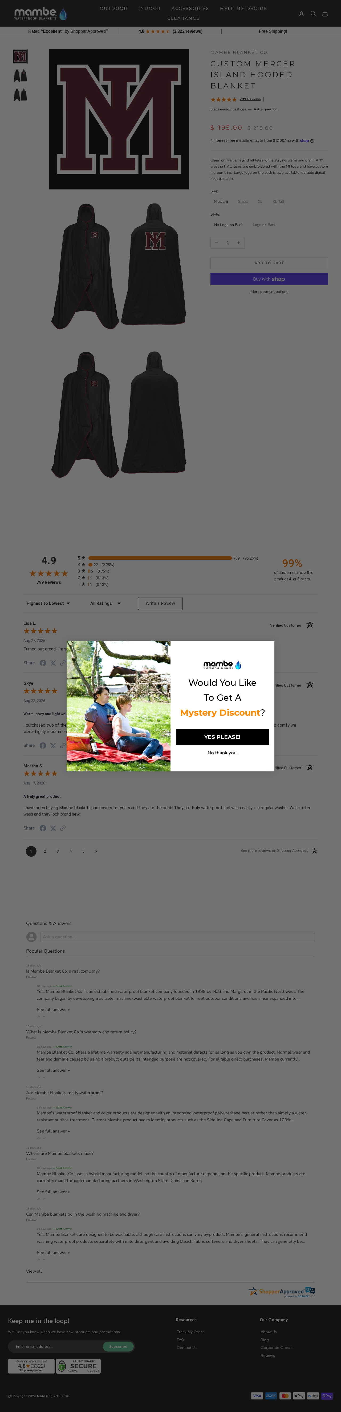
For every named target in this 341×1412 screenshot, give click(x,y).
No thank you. (222, 752)
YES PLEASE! (222, 737)
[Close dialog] (166, 644)
